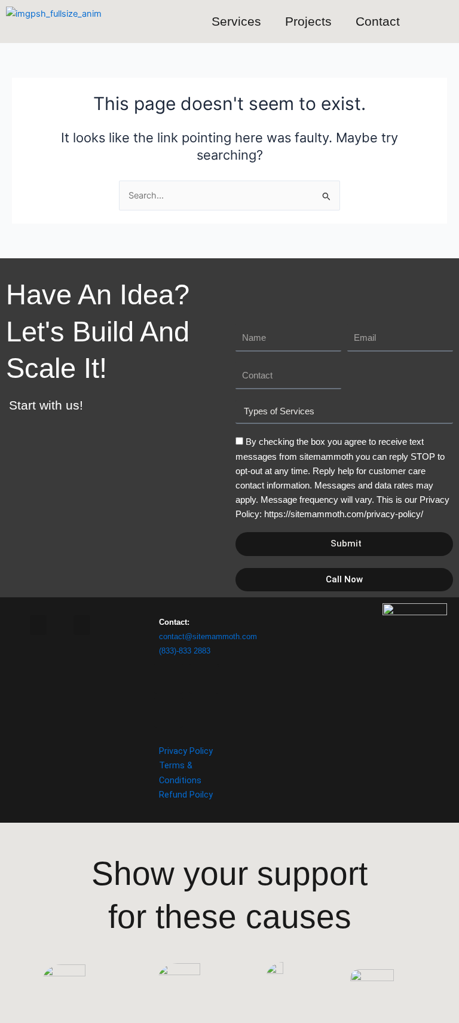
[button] (82, 625)
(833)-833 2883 (184, 650)
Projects (308, 21)
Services (236, 21)
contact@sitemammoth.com (208, 636)
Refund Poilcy (186, 794)
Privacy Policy (186, 751)
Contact (378, 21)
